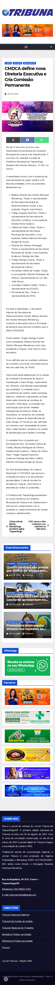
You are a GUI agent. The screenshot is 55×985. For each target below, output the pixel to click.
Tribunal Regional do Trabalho (18, 927)
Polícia (34, 563)
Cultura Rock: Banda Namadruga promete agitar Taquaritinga (17, 526)
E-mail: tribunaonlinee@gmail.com (19, 894)
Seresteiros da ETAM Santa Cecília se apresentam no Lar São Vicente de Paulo (27, 599)
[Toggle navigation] (26, 47)
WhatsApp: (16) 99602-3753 (16, 889)
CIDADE (8, 63)
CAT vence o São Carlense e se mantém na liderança (37, 525)
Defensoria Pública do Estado (17, 941)
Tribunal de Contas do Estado (17, 921)
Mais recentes (29, 63)
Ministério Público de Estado (16, 934)
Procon (6, 947)
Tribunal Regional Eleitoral (15, 914)
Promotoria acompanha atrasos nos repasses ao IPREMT (25, 629)
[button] (28, 30)
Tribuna (29, 575)
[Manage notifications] (6, 979)
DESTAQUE (17, 63)
